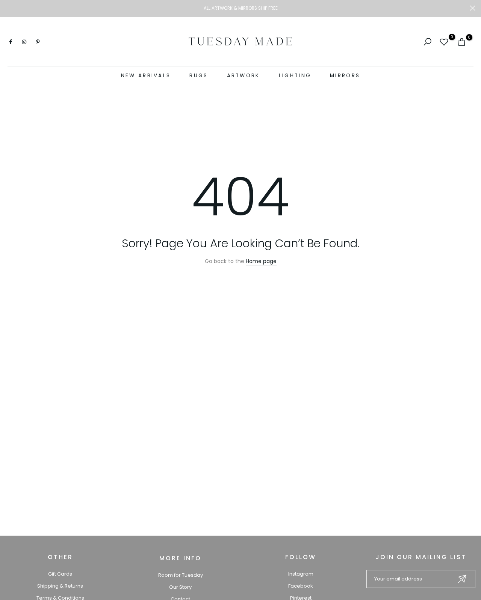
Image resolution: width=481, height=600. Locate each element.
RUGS (198, 75)
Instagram (300, 573)
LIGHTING (295, 75)
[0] (444, 42)
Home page (261, 261)
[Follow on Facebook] (11, 42)
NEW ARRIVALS (146, 75)
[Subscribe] (462, 578)
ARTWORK (243, 75)
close (8, 8)
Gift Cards (60, 573)
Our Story (180, 587)
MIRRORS (345, 75)
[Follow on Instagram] (24, 42)
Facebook (300, 585)
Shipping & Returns (60, 585)
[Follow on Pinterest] (38, 42)
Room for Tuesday (180, 575)
